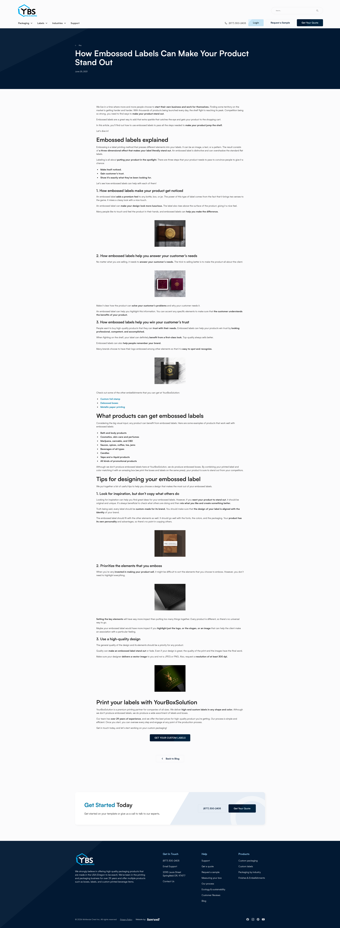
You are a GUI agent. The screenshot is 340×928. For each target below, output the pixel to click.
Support (75, 23)
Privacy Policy (126, 919)
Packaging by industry (249, 872)
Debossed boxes (109, 403)
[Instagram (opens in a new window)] (253, 919)
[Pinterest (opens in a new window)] (258, 919)
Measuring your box (212, 877)
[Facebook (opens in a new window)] (247, 919)
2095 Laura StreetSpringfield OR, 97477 (174, 874)
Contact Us (168, 881)
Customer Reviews (211, 895)
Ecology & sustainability (213, 889)
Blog (204, 900)
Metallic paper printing (112, 407)
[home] (27, 10)
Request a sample (210, 872)
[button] (25, 23)
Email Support (170, 866)
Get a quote (208, 866)
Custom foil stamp (110, 398)
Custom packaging (248, 860)
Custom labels (245, 866)
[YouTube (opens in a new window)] (263, 919)
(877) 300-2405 (212, 808)
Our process (208, 883)
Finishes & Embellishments (251, 877)
